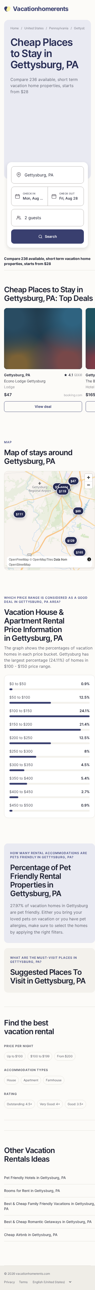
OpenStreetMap (20, 564)
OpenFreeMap (19, 559)
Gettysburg (82, 28)
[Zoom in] (88, 477)
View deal (43, 406)
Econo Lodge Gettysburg (25, 381)
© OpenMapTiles (41, 559)
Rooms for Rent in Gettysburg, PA (32, 1190)
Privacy (9, 1282)
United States (34, 28)
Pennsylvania (58, 28)
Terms (23, 1282)
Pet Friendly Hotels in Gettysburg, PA (35, 1177)
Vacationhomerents (40, 9)
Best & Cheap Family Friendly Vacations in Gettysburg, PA (49, 1206)
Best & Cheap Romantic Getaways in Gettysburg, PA (48, 1221)
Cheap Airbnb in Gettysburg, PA (31, 1234)
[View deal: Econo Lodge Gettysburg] (43, 338)
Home (14, 28)
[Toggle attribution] (89, 559)
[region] (49, 520)
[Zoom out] (88, 485)
